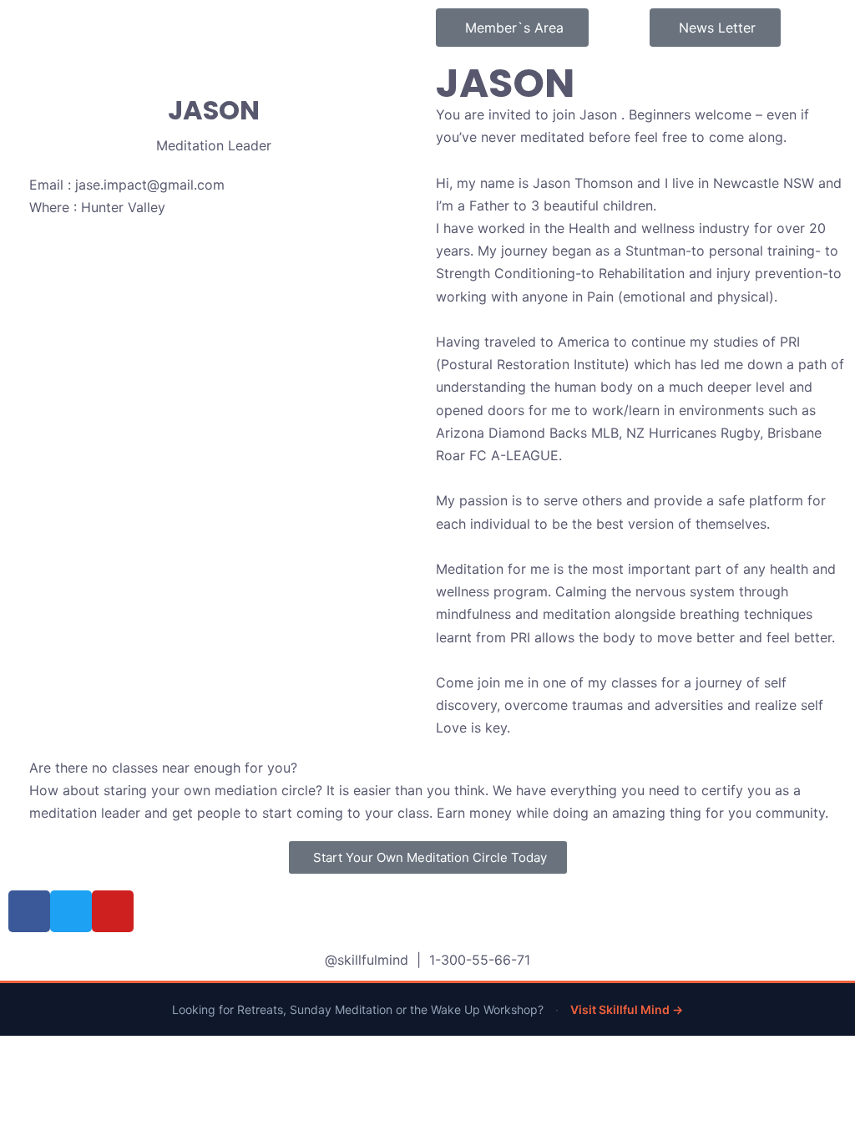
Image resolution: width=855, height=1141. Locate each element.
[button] (428, 857)
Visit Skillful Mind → (626, 1009)
